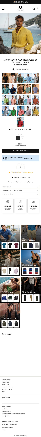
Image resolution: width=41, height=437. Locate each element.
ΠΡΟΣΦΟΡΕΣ (5, 382)
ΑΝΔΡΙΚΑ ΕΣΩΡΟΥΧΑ (7, 387)
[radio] (5, 78)
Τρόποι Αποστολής (6, 406)
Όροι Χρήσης (5, 409)
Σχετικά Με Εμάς (6, 397)
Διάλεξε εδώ (28, 158)
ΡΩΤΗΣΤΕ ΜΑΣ (8, 194)
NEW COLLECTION (6, 380)
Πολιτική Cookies (6, 416)
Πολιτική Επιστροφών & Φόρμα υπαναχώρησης (13, 413)
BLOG (3, 391)
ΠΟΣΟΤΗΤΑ (20, 164)
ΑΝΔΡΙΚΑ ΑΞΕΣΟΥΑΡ (7, 389)
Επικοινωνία (5, 400)
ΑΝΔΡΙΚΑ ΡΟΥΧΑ (6, 384)
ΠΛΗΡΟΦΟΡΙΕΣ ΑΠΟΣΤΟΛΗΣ (13, 190)
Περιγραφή (7, 186)
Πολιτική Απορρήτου (6, 411)
